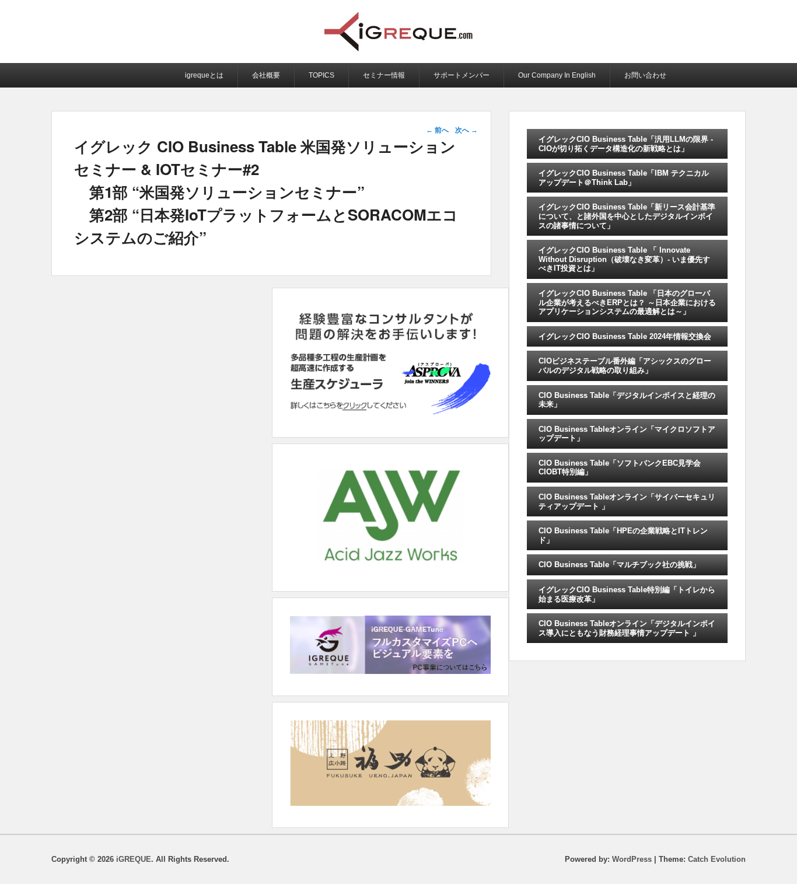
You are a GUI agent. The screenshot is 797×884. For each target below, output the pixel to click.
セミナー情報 (384, 75)
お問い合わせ (645, 75)
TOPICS (321, 75)
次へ (466, 130)
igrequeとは (204, 75)
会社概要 (266, 75)
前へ (437, 130)
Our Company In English (557, 75)
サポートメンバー (462, 75)
